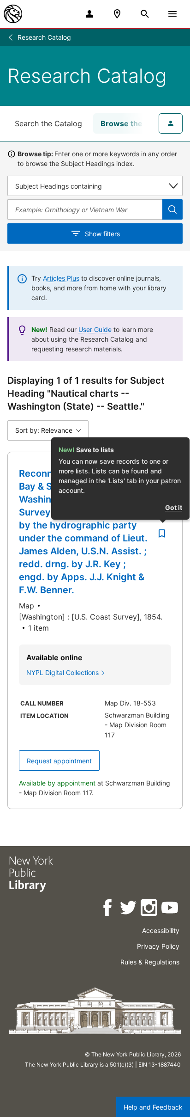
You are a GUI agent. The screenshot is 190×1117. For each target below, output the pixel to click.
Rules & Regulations (149, 962)
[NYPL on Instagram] (150, 909)
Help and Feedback (153, 1107)
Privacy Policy (158, 946)
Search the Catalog (48, 123)
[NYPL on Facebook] (108, 909)
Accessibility (160, 930)
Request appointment (59, 761)
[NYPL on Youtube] (170, 909)
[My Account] (89, 14)
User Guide (95, 329)
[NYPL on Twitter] (129, 909)
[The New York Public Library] (13, 14)
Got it (173, 507)
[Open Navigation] (172, 14)
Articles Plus (61, 278)
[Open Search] (145, 14)
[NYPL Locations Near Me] (117, 14)
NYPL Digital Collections (62, 672)
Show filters (102, 234)
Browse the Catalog (136, 123)
